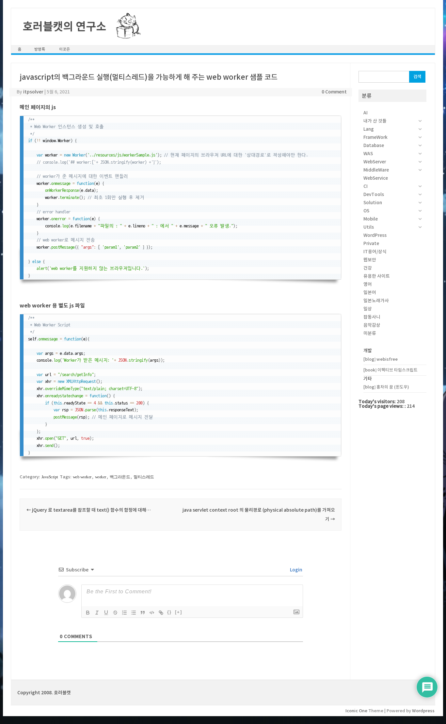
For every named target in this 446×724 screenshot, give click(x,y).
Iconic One (356, 711)
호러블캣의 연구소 (64, 26)
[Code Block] (151, 613)
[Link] (161, 613)
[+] (178, 612)
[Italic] (97, 613)
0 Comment (334, 92)
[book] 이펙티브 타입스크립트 (390, 370)
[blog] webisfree (380, 359)
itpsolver (33, 92)
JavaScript (49, 476)
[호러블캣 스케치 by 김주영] (126, 35)
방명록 (39, 49)
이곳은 (64, 49)
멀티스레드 (144, 476)
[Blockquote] (142, 613)
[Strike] (115, 613)
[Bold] (87, 613)
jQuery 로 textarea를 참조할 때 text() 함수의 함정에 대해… (88, 510)
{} (169, 612)
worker (100, 476)
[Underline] (106, 613)
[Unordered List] (133, 613)
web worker (82, 476)
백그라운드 (120, 476)
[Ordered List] (124, 613)
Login (295, 570)
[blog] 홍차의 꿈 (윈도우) (386, 387)
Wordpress (423, 711)
